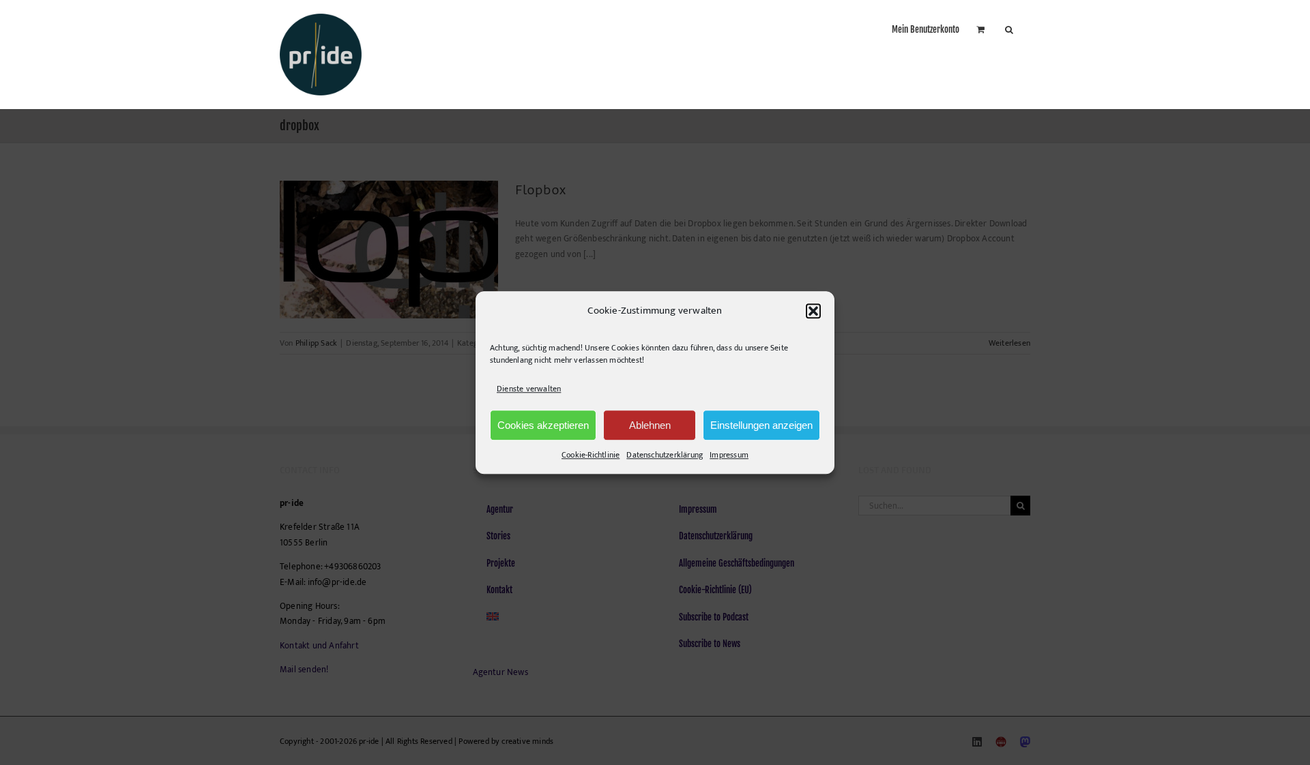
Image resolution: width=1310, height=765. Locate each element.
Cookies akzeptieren (543, 425)
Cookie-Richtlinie (591, 455)
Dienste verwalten (529, 388)
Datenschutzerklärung (664, 455)
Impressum (729, 455)
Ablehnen (650, 425)
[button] (813, 311)
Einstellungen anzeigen (761, 425)
